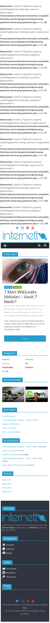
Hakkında (33, 527)
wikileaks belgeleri (22, 315)
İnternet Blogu (8, 527)
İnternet (8, 287)
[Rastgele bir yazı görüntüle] (45, 245)
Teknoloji (17, 287)
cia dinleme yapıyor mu (23, 312)
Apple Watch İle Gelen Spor (14, 465)
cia (13, 312)
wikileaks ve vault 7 (37, 315)
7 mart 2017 (34, 306)
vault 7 (34, 312)
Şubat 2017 (7, 484)
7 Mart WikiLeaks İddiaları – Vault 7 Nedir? (20, 296)
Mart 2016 (6, 488)
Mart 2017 (6, 480)
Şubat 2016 (7, 491)
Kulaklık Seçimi (10, 396)
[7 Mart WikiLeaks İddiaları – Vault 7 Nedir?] (25, 260)
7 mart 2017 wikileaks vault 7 (26, 309)
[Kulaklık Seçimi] (13, 388)
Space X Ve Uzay (9, 428)
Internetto (22, 306)
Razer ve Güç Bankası (11, 432)
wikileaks (12, 315)
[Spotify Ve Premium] (37, 388)
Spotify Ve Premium (36, 396)
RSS (8, 586)
